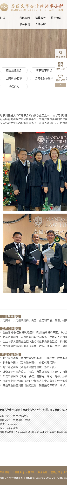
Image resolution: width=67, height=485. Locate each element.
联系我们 (25, 24)
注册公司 (56, 17)
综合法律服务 (14, 70)
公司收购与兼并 (44, 78)
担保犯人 (14, 86)
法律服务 (40, 17)
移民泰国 (25, 17)
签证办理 (55, 472)
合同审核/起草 (14, 78)
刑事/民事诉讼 (44, 70)
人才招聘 (40, 24)
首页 (2, 17)
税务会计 (42, 472)
